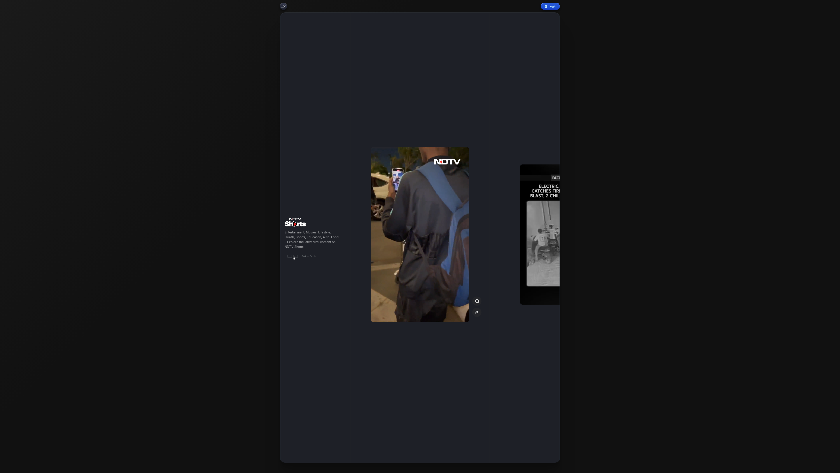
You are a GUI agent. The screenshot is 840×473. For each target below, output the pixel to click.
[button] (534, 238)
